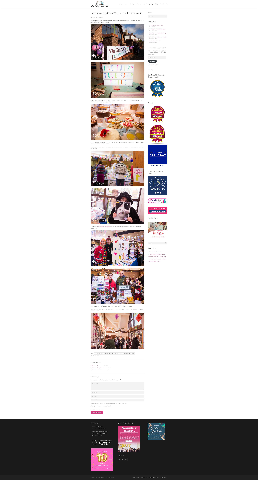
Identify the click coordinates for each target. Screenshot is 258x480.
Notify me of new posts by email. (99, 409)
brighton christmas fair (98, 353)
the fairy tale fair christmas (129, 353)
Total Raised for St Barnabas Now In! (157, 29)
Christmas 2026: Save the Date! (156, 25)
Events (93, 17)
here (96, 228)
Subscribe (152, 61)
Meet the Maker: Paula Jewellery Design (157, 33)
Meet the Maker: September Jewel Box (157, 37)
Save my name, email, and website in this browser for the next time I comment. (109, 403)
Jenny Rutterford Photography (103, 226)
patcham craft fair (118, 353)
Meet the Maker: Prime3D (154, 41)
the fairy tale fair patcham (96, 355)
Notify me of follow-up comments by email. (101, 406)
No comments (100, 17)
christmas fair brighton (109, 353)
